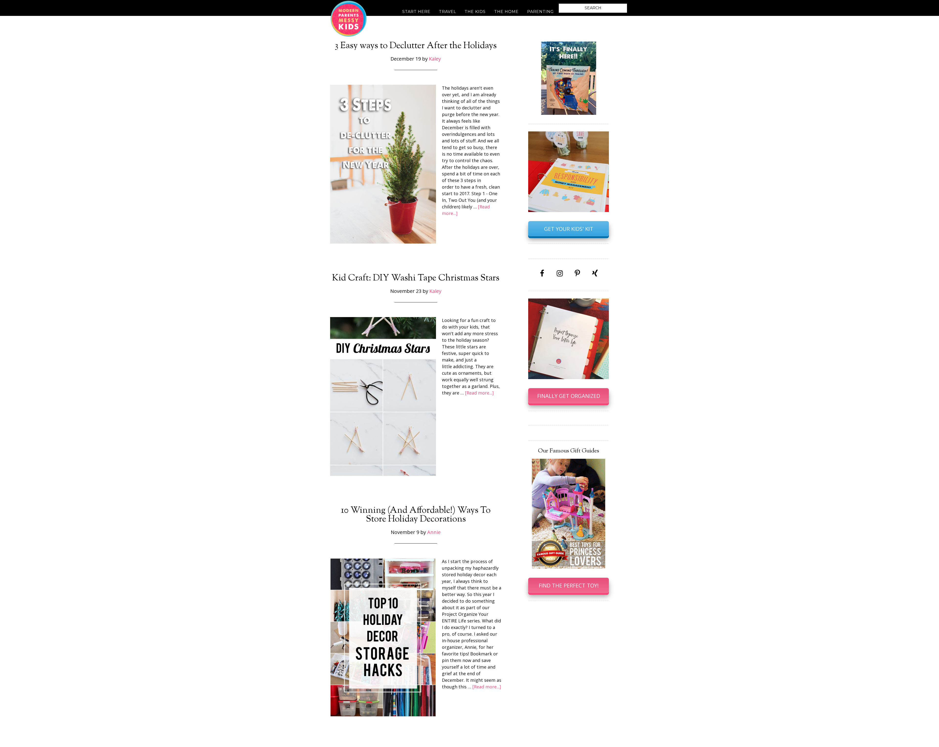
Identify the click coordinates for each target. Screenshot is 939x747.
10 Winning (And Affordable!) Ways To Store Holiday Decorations (416, 515)
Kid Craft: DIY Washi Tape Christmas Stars (415, 278)
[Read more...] (479, 393)
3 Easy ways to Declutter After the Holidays (416, 46)
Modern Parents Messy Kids (348, 18)
